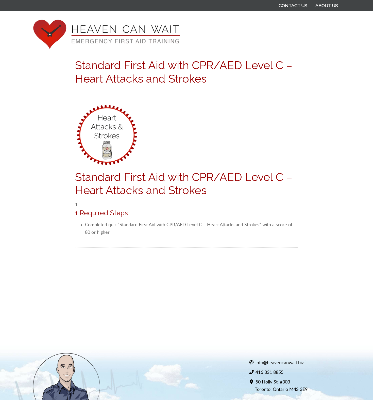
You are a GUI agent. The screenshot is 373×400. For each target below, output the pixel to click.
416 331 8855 (269, 372)
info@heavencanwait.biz (280, 363)
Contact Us (293, 5)
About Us (326, 5)
